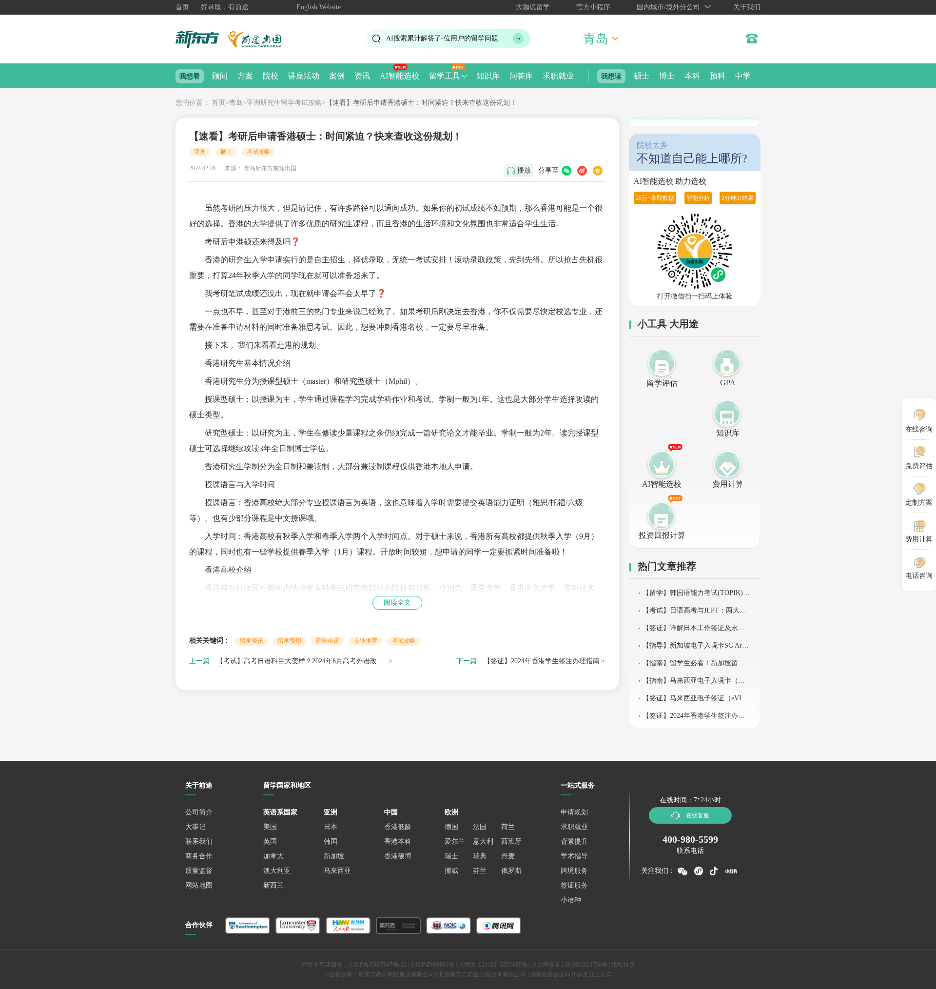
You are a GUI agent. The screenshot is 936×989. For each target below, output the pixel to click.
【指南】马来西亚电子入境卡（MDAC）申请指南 (696, 684)
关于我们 (746, 7)
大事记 (195, 827)
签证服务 (574, 885)
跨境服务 (574, 870)
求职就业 (558, 76)
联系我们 (199, 841)
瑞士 (451, 856)
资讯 (362, 76)
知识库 (488, 76)
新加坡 (334, 856)
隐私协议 (623, 964)
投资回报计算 (662, 535)
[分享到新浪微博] (582, 171)
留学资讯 (251, 640)
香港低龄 (397, 827)
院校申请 (327, 640)
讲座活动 (303, 76)
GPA (728, 382)
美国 (270, 827)
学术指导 (574, 856)
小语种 (571, 900)
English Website (318, 7)
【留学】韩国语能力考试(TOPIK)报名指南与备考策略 (696, 596)
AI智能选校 (399, 76)
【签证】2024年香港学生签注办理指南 (542, 661)
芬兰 (480, 870)
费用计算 (727, 484)
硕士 (641, 76)
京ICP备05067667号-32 (377, 964)
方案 (245, 76)
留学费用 (289, 640)
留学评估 (662, 383)
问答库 (521, 76)
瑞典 (480, 856)
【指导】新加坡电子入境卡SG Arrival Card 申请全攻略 (696, 649)
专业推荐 (365, 640)
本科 (692, 76)
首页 (182, 7)
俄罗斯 (511, 870)
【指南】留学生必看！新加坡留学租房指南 (694, 666)
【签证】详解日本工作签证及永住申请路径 (694, 631)
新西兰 (273, 885)
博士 (667, 76)
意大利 (483, 841)
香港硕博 (397, 856)
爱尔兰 (455, 841)
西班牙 (511, 841)
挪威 (451, 870)
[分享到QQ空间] (598, 171)
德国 (451, 827)
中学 (743, 76)
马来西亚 (337, 870)
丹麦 (508, 856)
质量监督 (199, 870)
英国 (270, 841)
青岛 (236, 102)
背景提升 (574, 841)
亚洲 (200, 151)
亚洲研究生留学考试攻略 (284, 102)
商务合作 (199, 856)
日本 (330, 827)
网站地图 (199, 885)
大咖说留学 (533, 7)
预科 (717, 76)
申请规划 (574, 812)
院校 (270, 76)
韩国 (330, 841)
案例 (337, 76)
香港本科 (397, 841)
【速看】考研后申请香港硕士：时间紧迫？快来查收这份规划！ (421, 102)
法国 (480, 827)
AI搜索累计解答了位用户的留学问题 (442, 38)
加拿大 (273, 856)
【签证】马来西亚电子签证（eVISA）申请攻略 (694, 701)
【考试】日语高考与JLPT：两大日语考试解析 (694, 614)
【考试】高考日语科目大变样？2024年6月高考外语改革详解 (300, 662)
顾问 (220, 76)
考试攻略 (258, 151)
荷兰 (508, 827)
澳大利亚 (277, 870)
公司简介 (199, 812)
